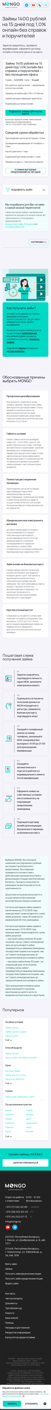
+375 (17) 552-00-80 (16, 1206)
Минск (8, 1110)
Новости (9, 1313)
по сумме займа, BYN (14, 227)
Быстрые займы (12, 1071)
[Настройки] (45, 1404)
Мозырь (29, 1131)
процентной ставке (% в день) (19, 224)
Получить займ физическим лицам (23, 1273)
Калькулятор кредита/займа (20, 1337)
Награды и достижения (17, 1327)
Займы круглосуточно (15, 1075)
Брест (29, 1118)
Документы (11, 1303)
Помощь (9, 1322)
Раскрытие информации (17, 1332)
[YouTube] (33, 5)
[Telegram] (26, 5)
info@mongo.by (13, 1221)
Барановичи (31, 1123)
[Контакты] (39, 5)
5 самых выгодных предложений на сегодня (25, 170)
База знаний (11, 1317)
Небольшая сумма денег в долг (20, 1096)
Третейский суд (13, 1308)
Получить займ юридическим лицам (24, 1278)
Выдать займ (11, 1283)
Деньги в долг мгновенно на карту (21, 1057)
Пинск (29, 1127)
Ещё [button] (7, 1040)
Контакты (10, 1293)
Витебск (30, 1114)
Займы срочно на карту (16, 1031)
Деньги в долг (12, 1035)
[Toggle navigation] (45, 5)
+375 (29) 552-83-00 (16, 1211)
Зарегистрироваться (25, 1163)
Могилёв (9, 1114)
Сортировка (37, 242)
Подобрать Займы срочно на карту (25, 112)
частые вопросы (15, 351)
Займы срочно (12, 1027)
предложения (29, 333)
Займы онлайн (12, 1053)
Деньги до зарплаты (14, 1079)
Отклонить (31, 1404)
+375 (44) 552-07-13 (16, 1216)
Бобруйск (9, 1123)
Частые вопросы (14, 1298)
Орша (8, 1131)
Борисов (9, 1127)
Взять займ (11, 1264)
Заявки (8, 1268)
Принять (12, 1404)
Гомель (29, 1110)
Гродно (8, 1118)
